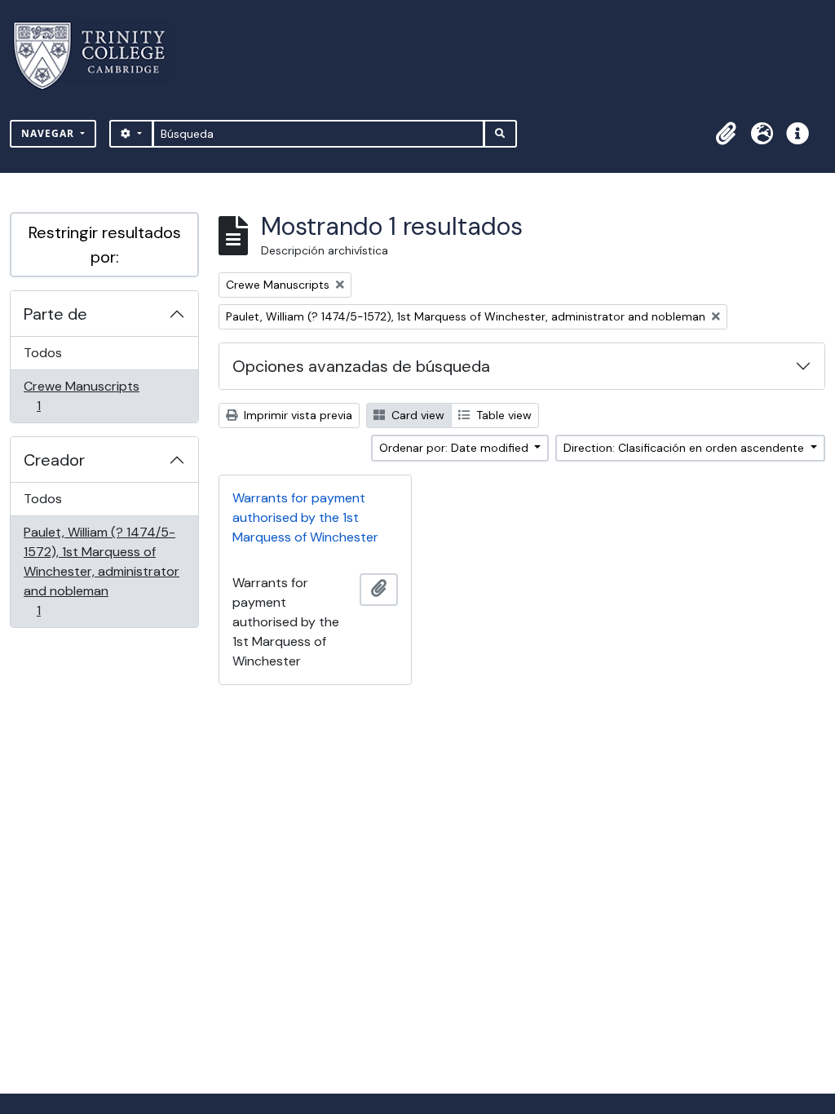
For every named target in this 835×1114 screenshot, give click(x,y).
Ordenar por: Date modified (455, 447)
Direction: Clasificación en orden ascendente (685, 447)
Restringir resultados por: (105, 244)
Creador (54, 460)
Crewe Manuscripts (81, 395)
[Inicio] (99, 56)
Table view (502, 415)
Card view (416, 415)
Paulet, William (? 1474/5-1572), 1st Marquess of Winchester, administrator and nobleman (101, 571)
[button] (726, 134)
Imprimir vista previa (296, 415)
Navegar (49, 133)
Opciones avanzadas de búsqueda (361, 366)
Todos (43, 352)
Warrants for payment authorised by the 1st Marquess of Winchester (305, 517)
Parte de (55, 314)
